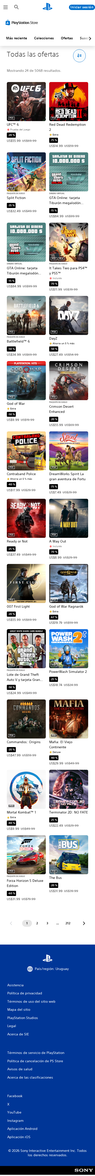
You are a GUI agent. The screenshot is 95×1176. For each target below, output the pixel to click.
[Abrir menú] (5, 7)
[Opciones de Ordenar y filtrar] (79, 55)
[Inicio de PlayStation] (47, 7)
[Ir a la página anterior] (11, 923)
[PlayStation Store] (22, 22)
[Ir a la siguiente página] (84, 923)
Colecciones (44, 38)
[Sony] (84, 1174)
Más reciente (16, 38)
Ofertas (67, 38)
